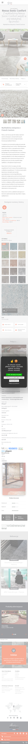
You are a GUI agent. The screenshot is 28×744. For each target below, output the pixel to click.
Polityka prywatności (14, 383)
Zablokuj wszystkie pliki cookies (14, 377)
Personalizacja (14, 380)
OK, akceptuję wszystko (14, 374)
